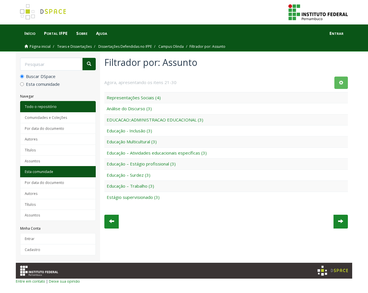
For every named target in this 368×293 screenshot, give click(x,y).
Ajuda (101, 33)
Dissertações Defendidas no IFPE (125, 46)
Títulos (30, 150)
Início (29, 33)
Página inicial (40, 46)
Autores (31, 139)
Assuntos (32, 161)
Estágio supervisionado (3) (133, 197)
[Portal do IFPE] (318, 12)
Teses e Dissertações (74, 46)
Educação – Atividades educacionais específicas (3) (157, 153)
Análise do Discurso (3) (129, 108)
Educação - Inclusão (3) (129, 131)
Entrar (29, 238)
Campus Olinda (171, 46)
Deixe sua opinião (64, 281)
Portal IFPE (56, 33)
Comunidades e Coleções (46, 117)
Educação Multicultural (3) (132, 141)
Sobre (81, 33)
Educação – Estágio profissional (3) (141, 164)
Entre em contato (30, 281)
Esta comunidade (43, 84)
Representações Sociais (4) (134, 97)
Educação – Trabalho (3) (130, 186)
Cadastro (32, 249)
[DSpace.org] (332, 271)
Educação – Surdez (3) (128, 175)
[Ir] (89, 64)
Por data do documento (44, 128)
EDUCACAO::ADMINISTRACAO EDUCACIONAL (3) (155, 120)
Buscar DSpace (40, 76)
